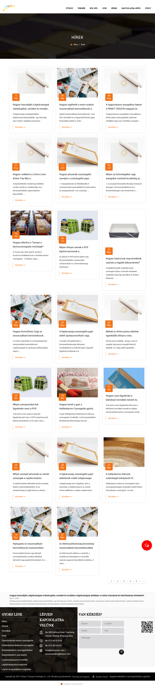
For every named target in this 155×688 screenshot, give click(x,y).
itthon (69, 8)
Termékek (6, 631)
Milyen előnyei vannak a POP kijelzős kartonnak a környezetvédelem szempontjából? (76, 251)
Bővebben (19, 127)
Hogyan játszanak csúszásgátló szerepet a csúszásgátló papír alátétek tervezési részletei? (75, 178)
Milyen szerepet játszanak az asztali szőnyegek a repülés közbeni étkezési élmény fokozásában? (31, 478)
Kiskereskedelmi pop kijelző (14, 655)
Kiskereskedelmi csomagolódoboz (17, 650)
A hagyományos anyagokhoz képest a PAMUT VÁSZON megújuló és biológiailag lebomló (124, 108)
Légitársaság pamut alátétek (15, 660)
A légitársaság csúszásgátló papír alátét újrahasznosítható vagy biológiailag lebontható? (76, 335)
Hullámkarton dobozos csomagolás (18, 645)
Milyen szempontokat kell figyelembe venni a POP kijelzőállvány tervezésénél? (27, 408)
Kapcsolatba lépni (131, 8)
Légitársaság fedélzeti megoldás (16, 669)
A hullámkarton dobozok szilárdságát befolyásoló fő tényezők (119, 478)
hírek (114, 8)
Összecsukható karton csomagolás (17, 640)
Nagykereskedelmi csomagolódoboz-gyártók (129, 676)
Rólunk (5, 626)
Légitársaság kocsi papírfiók (14, 664)
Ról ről (94, 8)
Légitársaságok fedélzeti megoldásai (88, 11)
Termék (81, 8)
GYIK (104, 8)
